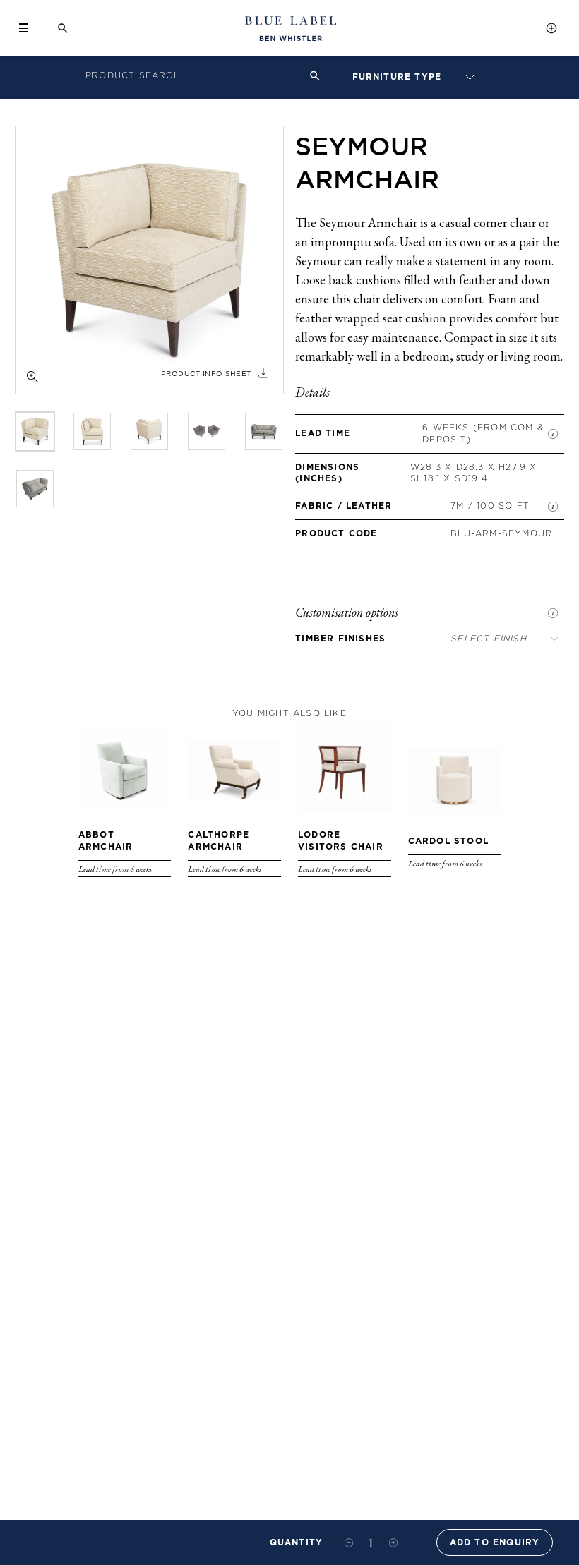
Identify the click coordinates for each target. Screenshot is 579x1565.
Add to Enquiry (495, 1542)
